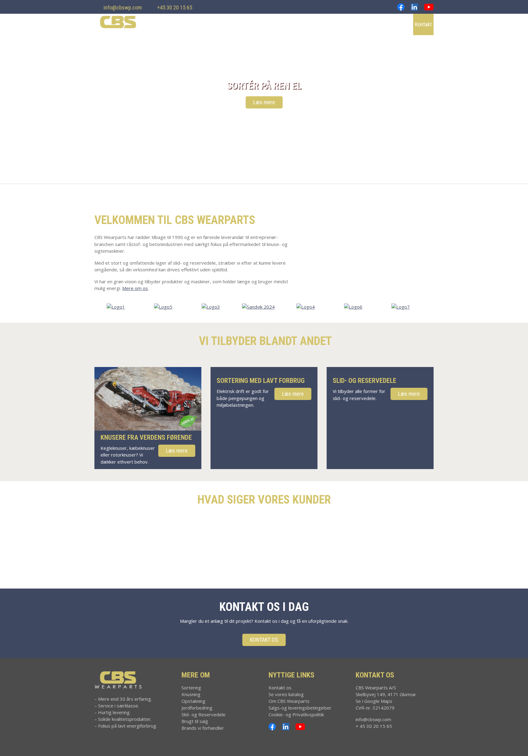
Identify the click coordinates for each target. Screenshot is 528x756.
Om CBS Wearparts (289, 701)
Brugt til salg (195, 721)
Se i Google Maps (374, 701)
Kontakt (423, 24)
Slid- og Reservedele (204, 714)
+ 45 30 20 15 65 (374, 726)
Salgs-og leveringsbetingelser (300, 708)
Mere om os (135, 288)
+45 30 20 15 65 (174, 7)
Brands (378, 24)
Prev (8, 92)
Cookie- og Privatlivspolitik (296, 714)
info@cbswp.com (123, 7)
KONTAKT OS (264, 640)
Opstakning (283, 24)
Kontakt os (280, 687)
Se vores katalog (286, 694)
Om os (400, 24)
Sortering (225, 24)
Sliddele (353, 24)
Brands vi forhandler (203, 728)
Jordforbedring (320, 24)
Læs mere (264, 102)
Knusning (253, 24)
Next (520, 92)
